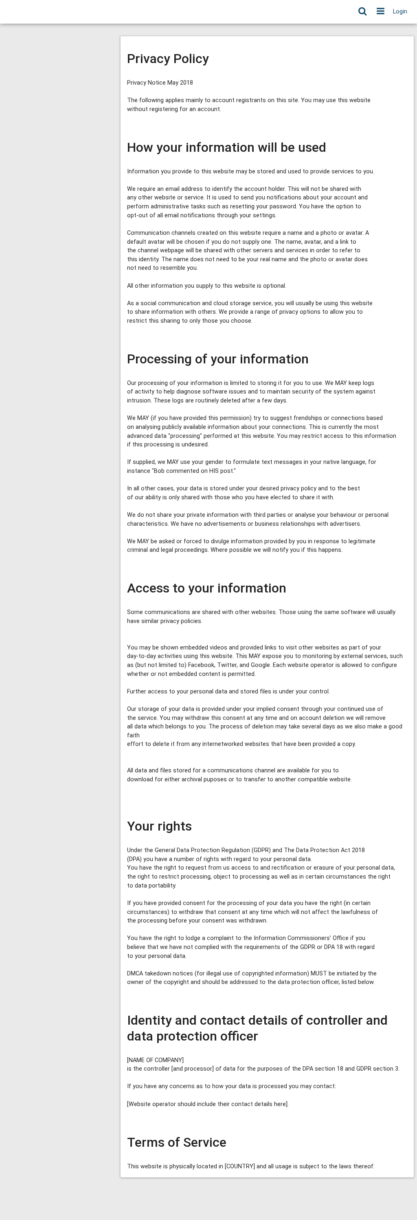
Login (400, 11)
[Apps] (380, 11)
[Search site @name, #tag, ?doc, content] (362, 11)
